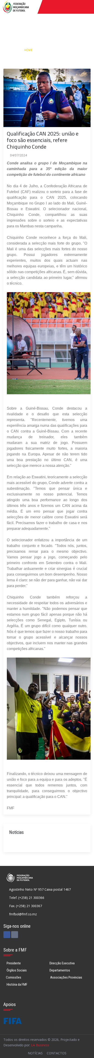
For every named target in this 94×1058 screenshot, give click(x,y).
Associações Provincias (66, 977)
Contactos (56, 1053)
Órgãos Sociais (16, 970)
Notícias (46, 50)
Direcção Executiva (62, 963)
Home (28, 50)
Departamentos (60, 970)
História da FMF (16, 984)
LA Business (40, 1045)
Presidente (13, 963)
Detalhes (66, 50)
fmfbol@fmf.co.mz (23, 914)
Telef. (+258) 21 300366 (26, 897)
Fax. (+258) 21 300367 (25, 906)
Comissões (13, 977)
